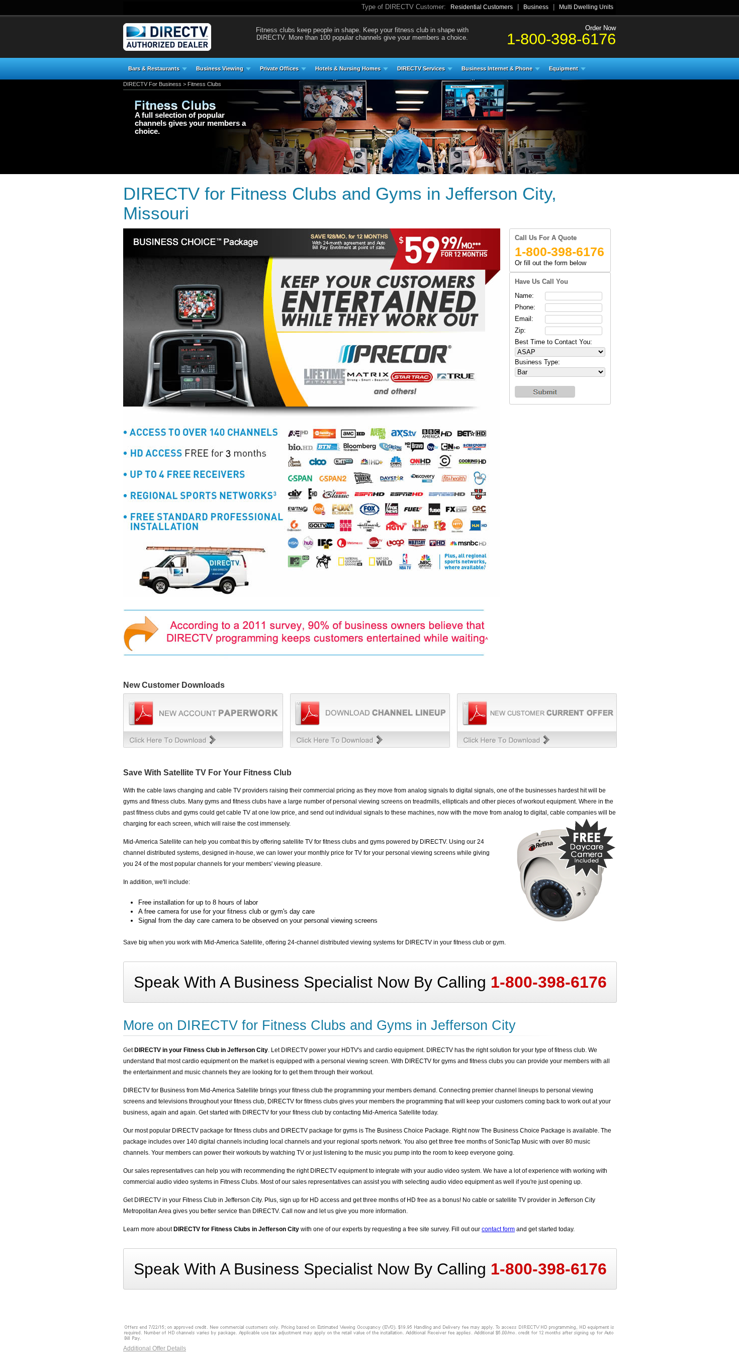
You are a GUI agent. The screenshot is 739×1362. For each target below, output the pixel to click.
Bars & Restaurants (153, 68)
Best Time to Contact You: (553, 342)
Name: (524, 295)
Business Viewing (219, 68)
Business (535, 7)
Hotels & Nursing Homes (348, 68)
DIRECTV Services (421, 68)
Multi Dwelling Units (586, 7)
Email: (524, 319)
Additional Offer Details (154, 1348)
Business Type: (537, 362)
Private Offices (279, 68)
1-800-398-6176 (561, 38)
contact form (498, 1229)
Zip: (520, 330)
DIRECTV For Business (152, 84)
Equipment (563, 68)
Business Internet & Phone (496, 68)
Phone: (525, 307)
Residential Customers (481, 7)
